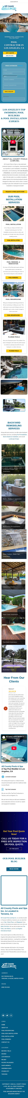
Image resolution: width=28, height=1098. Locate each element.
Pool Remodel (6, 1039)
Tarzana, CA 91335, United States (12, 978)
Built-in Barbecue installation (10, 436)
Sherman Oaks (6, 1068)
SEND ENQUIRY (9, 91)
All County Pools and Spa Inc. (9, 917)
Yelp (5, 922)
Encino (3, 1054)
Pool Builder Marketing (11, 1091)
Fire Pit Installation (22, 434)
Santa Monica (6, 1065)
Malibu (3, 1059)
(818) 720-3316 (5, 926)
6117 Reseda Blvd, (7, 976)
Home (3, 1024)
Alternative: (6, 96)
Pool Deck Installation (9, 1033)
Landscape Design (14, 439)
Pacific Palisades (7, 1062)
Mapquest (19, 922)
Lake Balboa (7, 928)
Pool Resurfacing (7, 1030)
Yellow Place (10, 922)
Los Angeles (5, 1056)
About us (4, 1027)
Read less (13, 728)
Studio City (5, 1071)
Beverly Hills (6, 1051)
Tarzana (4, 1074)
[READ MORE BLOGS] (14, 869)
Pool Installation (7, 1036)
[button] (2, 407)
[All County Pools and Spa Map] (14, 1001)
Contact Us (5, 1042)
